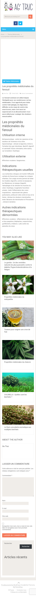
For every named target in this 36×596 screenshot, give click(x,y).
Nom (3, 501)
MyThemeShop (18, 587)
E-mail (4, 508)
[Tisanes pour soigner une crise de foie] (18, 317)
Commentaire (7, 475)
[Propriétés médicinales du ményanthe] (18, 284)
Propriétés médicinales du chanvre (17, 362)
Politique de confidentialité (19, 592)
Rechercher (8, 543)
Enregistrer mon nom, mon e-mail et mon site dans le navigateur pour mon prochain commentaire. (17, 528)
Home (2, 34)
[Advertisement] (18, 60)
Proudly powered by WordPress (10, 585)
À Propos (11, 590)
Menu (4, 29)
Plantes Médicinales (14, 34)
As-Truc (6, 93)
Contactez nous (21, 590)
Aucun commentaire (27, 93)
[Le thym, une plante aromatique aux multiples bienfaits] (18, 415)
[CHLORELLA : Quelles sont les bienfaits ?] (18, 382)
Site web (5, 516)
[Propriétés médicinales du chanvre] (18, 349)
